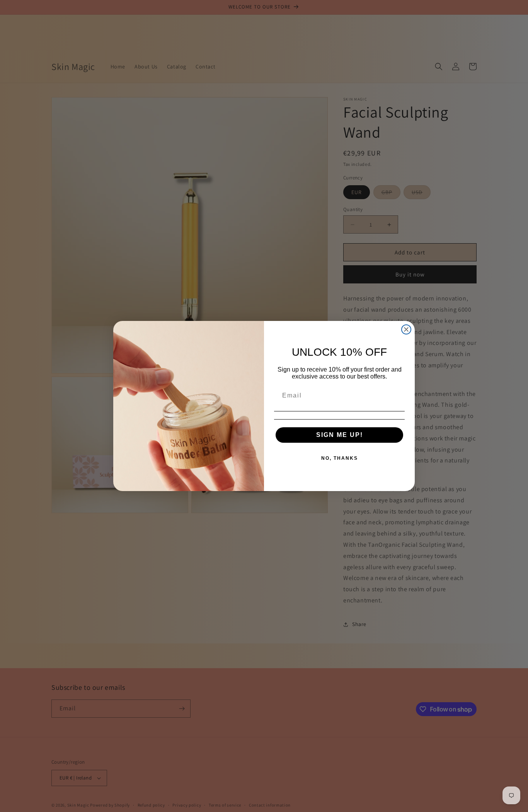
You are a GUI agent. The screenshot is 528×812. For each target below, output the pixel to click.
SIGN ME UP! (339, 435)
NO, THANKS (339, 458)
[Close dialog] (406, 329)
